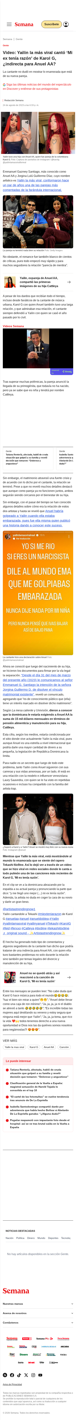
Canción (64, 1047)
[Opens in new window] (12, 1375)
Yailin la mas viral (14, 1047)
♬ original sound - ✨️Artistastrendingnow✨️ (34, 933)
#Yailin (54, 919)
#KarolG (65, 923)
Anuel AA (49, 1047)
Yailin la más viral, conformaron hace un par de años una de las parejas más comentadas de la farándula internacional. (36, 185)
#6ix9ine (41, 928)
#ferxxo (15, 928)
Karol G (34, 1047)
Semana (7, 39)
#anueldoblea (39, 919)
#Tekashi (52, 923)
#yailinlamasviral (14, 923)
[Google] (5, 1375)
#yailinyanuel (36, 923)
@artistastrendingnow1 (19, 909)
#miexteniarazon (49, 914)
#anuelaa (12, 919)
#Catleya (28, 928)
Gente (19, 39)
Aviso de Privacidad (16, 1384)
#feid (6, 928)
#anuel (24, 919)
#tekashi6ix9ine (58, 928)
